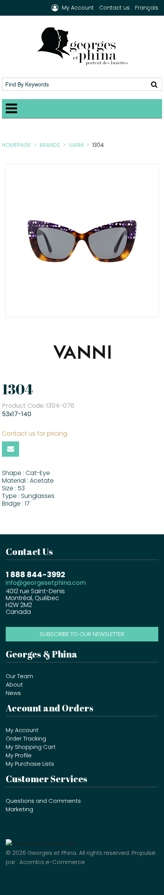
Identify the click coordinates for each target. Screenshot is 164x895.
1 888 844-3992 (35, 573)
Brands (50, 145)
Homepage (16, 145)
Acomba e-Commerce (52, 862)
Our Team (19, 676)
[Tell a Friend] (10, 449)
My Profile (19, 755)
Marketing (19, 809)
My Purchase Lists (30, 764)
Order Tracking (26, 738)
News (13, 693)
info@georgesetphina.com (46, 582)
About (14, 684)
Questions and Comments (43, 801)
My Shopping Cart (31, 747)
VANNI (76, 145)
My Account (22, 730)
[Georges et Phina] (82, 46)
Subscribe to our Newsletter (82, 634)
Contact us (114, 7)
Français (146, 7)
